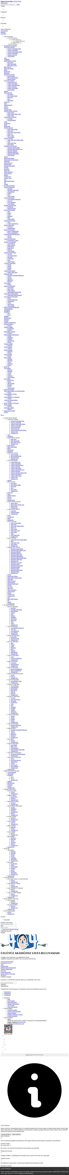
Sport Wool (14, 619)
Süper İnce (7, 161)
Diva (8, 99)
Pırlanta (9, 268)
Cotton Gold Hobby (12, 88)
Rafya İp (13, 693)
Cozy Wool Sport (12, 255)
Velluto (6, 184)
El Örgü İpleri (4, 966)
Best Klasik (7, 71)
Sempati (13, 651)
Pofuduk (13, 708)
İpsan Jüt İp (10, 248)
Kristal (9, 269)
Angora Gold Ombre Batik (14, 52)
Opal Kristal (10, 301)
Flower (6, 106)
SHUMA (9, 371)
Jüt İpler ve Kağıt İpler (10, 242)
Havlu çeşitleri (8, 404)
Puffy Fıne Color (15, 530)
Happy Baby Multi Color (14, 114)
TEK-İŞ (9, 348)
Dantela (6, 91)
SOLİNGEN (10, 341)
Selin (8, 217)
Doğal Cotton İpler (9, 225)
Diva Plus (10, 97)
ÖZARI (6, 321)
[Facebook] (7, 992)
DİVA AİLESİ (8, 93)
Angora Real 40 (15, 428)
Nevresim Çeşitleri (9, 407)
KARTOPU (10, 258)
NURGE (9, 345)
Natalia (9, 265)
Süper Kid (7, 170)
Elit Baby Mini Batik (13, 190)
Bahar (5, 70)
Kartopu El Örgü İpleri (10, 252)
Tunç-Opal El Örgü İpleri (11, 296)
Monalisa (9, 216)
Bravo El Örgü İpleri (9, 210)
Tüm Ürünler (10, 56)
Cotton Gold (14, 477)
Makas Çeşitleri (8, 350)
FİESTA (9, 406)
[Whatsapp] (7, 995)
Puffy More (14, 532)
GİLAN (9, 237)
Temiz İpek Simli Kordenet (14, 295)
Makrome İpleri (8, 274)
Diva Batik (10, 100)
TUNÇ (9, 303)
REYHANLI (7, 318)
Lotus (5, 122)
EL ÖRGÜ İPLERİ (9, 185)
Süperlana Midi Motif (13, 153)
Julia (8, 211)
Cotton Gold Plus (15, 471)
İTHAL (9, 284)
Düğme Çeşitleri (8, 327)
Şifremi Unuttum (14, 929)
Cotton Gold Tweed (16, 476)
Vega (12, 622)
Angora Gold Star (12, 55)
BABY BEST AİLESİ (10, 61)
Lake (8, 260)
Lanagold (9, 118)
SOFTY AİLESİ (8, 138)
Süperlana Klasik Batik (13, 147)
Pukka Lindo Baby (12, 272)
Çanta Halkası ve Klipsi (10, 394)
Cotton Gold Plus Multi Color (19, 473)
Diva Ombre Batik (12, 96)
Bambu (6, 175)
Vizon (12, 623)
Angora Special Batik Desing (18, 430)
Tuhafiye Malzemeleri (10, 322)
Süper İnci (13, 620)
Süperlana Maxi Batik (16, 570)
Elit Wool (9, 257)
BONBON (10, 207)
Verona (6, 157)
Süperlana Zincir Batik (17, 565)
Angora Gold (14, 431)
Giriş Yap (3, 931)
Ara (18, 4)
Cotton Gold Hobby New (17, 470)
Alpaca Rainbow (8, 172)
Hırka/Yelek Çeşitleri (9, 331)
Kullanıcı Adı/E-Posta (6, 922)
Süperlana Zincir (15, 564)
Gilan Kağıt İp (11, 245)
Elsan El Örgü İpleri (9, 230)
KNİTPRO (14, 859)
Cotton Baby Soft (12, 82)
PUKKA (9, 281)
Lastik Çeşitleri (8, 347)
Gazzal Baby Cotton (12, 240)
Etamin (9, 266)
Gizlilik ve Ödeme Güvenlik (14, 1014)
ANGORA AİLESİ (9, 47)
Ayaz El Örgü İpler (9, 198)
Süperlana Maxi (15, 568)
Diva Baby (10, 94)
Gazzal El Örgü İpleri (9, 239)
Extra (5, 103)
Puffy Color (10, 135)
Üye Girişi (7, 919)
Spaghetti (13, 617)
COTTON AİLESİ (9, 80)
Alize (2, 964)
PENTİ (9, 356)
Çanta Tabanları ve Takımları (11, 397)
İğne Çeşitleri (7, 357)
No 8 (8, 313)
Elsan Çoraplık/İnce (12, 233)
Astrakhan (7, 59)
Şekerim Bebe (8, 164)
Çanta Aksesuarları (9, 389)
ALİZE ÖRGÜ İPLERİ (10, 45)
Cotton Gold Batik (12, 84)
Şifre (2, 926)
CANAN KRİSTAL (12, 223)
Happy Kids (10, 115)
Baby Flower (7, 67)
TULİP (9, 372)
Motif (5, 125)
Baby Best (10, 62)
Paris (8, 195)
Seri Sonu (3, 975)
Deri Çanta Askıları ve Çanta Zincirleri (14, 391)
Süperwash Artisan (9, 158)
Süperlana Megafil (12, 150)
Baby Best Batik (11, 64)
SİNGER (9, 351)
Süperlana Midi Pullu (16, 559)
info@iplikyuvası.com (18, 1023)
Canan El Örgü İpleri (9, 220)
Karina (9, 213)
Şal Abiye (6, 169)
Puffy (12, 533)
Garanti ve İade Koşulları (14, 1011)
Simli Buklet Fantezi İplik (14, 292)
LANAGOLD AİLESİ (10, 117)
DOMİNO (7, 312)
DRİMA (6, 316)
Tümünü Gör (14, 433)
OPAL (9, 298)
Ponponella (7, 126)
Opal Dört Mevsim (12, 299)
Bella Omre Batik (8, 68)
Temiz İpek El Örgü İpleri (11, 293)
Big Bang (6, 73)
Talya (8, 222)
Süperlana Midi (15, 571)
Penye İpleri (7, 283)
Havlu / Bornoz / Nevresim (11, 403)
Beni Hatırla (6, 929)
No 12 (9, 315)
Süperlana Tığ (14, 561)
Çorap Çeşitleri (8, 354)
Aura (5, 58)
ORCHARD (10, 383)
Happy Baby (10, 112)
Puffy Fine (10, 131)
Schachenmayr (11, 228)
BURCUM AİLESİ (9, 74)
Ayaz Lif (9, 201)
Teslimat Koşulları (12, 1010)
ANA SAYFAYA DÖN (7, 961)
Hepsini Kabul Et (16, 1134)
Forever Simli (7, 109)
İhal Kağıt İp (10, 246)
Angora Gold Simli (12, 53)
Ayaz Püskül (10, 204)
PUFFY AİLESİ (8, 128)
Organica (13, 707)
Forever (6, 108)
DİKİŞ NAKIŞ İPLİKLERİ (11, 307)
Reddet (35, 1130)
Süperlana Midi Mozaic (17, 556)
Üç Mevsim (7, 123)
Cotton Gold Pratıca (16, 474)
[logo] (4, 3)
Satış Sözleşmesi (11, 1013)
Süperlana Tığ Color (16, 562)
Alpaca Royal (7, 173)
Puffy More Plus (15, 535)
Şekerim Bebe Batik (9, 166)
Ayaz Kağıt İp (11, 243)
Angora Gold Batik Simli (14, 49)
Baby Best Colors (12, 65)
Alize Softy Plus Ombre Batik (15, 140)
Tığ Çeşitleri (7, 368)
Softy (8, 141)
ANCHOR (7, 310)
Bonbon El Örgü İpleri (10, 205)
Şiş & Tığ (6, 366)
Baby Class (10, 289)
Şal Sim (6, 167)
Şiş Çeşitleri (7, 379)
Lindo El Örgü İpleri (9, 271)
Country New (7, 178)
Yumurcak (13, 711)
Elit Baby (9, 188)
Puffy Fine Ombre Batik (13, 132)
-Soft (26, 1054)
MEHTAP (10, 280)
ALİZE (9, 336)
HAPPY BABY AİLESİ (10, 111)
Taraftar (13, 710)
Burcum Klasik (11, 79)
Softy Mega (10, 144)
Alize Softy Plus (11, 143)
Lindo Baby (10, 287)
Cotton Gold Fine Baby (13, 85)
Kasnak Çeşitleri (8, 344)
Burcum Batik (11, 76)
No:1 (12, 705)
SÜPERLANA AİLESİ (10, 146)
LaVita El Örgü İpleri (9, 263)
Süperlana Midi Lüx (12, 152)
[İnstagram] (7, 993)
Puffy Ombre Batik (12, 129)
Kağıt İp (9, 249)
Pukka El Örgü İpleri (9, 286)
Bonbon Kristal (11, 208)
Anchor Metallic (8, 309)
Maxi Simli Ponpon (9, 181)
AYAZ (9, 236)
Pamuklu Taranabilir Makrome (15, 275)
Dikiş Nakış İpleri (12, 1002)
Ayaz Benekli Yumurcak (13, 199)
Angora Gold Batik (12, 50)
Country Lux (7, 176)
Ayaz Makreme (11, 202)
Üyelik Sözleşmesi (12, 1016)
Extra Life (6, 102)
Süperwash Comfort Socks (11, 160)
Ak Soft (9, 254)
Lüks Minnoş (10, 191)
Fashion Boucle (8, 105)
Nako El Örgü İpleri (9, 187)
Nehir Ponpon (11, 290)
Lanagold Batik (11, 120)
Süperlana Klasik (15, 567)
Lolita (9, 214)
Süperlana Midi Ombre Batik (18, 558)
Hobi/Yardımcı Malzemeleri (11, 334)
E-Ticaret (30, 1054)
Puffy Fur (10, 134)
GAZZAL (10, 226)
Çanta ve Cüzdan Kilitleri (11, 400)
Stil (5, 182)
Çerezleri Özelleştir (6, 1134)
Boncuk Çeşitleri (8, 324)
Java (5, 179)
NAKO (9, 193)
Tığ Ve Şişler (10, 1005)
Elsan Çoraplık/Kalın (13, 231)
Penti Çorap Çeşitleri (9, 411)
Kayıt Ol (9, 931)
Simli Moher (14, 652)
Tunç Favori (10, 304)
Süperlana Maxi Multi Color (14, 149)
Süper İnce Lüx (8, 163)
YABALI (6, 319)
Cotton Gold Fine (12, 87)
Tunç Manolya (15, 766)
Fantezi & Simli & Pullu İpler (12, 234)
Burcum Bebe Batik (12, 77)
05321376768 (21, 1022)
